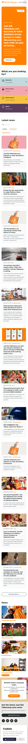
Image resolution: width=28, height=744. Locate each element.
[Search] (3, 124)
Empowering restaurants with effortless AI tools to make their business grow (13, 307)
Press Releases (16, 150)
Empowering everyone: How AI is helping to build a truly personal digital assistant (14, 390)
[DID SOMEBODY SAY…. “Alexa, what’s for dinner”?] (14, 413)
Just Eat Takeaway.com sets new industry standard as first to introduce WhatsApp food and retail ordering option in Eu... (14, 349)
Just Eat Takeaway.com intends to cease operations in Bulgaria (14, 155)
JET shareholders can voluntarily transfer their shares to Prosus (12, 230)
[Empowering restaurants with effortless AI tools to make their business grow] (14, 294)
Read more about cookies (12, 735)
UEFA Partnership (7, 638)
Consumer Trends (5, 675)
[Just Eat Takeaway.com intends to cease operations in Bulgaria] (14, 142)
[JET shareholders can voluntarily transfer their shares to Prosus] (14, 217)
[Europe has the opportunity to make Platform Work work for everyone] (14, 178)
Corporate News (16, 303)
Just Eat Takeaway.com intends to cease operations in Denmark (14, 461)
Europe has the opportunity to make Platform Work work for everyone (14, 192)
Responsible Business (9, 620)
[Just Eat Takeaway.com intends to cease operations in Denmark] (14, 448)
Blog (13, 187)
